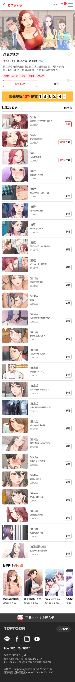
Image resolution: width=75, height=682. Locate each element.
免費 (68, 124)
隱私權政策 (24, 648)
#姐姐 (31, 75)
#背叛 (23, 75)
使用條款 (9, 648)
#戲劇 (6, 75)
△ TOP (63, 629)
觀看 (68, 177)
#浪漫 (14, 75)
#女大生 (40, 75)
